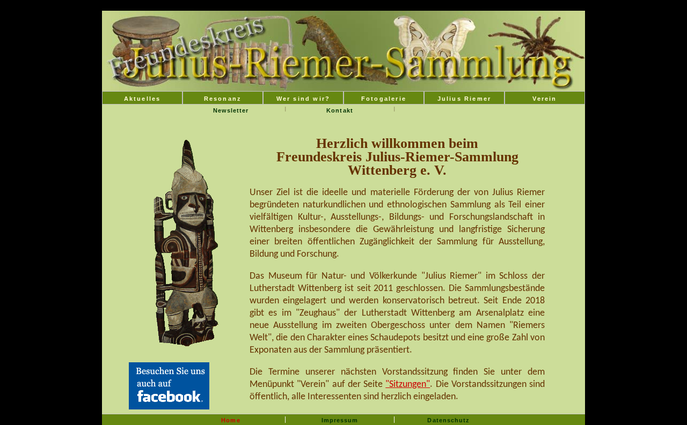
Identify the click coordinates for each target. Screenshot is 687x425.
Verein (544, 98)
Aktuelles (142, 98)
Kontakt (339, 110)
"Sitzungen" (407, 384)
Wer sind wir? (303, 98)
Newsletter (231, 110)
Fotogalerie (383, 98)
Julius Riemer (464, 98)
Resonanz (223, 98)
